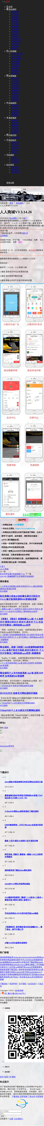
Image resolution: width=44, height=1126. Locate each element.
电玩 (37, 970)
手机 (24, 967)
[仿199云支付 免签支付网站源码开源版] (16, 686)
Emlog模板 (15, 63)
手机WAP (15, 160)
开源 (23, 962)
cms (24, 957)
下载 (11, 970)
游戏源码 (12, 103)
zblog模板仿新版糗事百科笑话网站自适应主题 (24, 782)
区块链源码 (16, 39)
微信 (15, 960)
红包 (13, 977)
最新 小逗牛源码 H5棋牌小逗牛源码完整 (21, 841)
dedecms (19, 965)
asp (30, 977)
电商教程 (15, 133)
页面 (15, 970)
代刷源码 (15, 34)
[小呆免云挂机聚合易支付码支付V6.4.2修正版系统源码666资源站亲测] (22, 589)
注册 (11, 1119)
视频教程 (6, 962)
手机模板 (15, 93)
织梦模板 (12, 76)
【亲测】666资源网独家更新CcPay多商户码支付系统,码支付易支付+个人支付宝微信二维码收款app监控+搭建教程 (22, 650)
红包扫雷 (15, 108)
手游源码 (15, 110)
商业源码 (12, 9)
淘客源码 (15, 26)
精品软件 (12, 140)
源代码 (21, 974)
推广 (25, 218)
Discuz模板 (15, 61)
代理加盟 (39, 1096)
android (32, 972)
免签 (26, 970)
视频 (7, 970)
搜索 (24, 189)
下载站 (32, 962)
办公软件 (15, 145)
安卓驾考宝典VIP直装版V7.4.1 (12, 574)
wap (24, 965)
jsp (21, 972)
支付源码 (15, 14)
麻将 (27, 965)
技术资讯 (15, 167)
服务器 (3, 977)
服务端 (40, 960)
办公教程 (15, 130)
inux (38, 972)
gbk (14, 965)
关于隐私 (22, 984)
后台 (33, 977)
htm (1, 962)
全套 (27, 962)
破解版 (16, 974)
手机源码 (10, 155)
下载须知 (4, 984)
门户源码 (15, 24)
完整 (33, 967)
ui (30, 965)
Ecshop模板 (15, 56)
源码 (2, 957)
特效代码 (12, 135)
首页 (10, 7)
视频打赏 (15, 49)
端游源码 (15, 113)
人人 (3, 569)
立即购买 (4, 236)
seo (27, 967)
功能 (36, 974)
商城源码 (15, 12)
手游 (7, 974)
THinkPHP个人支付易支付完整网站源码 (20, 710)
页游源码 (15, 115)
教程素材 (12, 118)
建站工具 (15, 150)
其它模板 (15, 100)
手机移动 (15, 148)
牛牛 (22, 960)
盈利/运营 (15, 172)
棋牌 (6, 957)
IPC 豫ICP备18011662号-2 (14, 993)
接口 (9, 972)
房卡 (13, 957)
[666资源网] (6, 3)
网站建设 (15, 125)
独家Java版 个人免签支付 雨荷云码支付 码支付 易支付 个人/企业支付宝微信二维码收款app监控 (21, 622)
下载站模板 (16, 88)
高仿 (28, 972)
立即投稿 (23, 1096)
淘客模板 (15, 86)
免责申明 (13, 984)
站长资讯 (10, 165)
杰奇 (22, 970)
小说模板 (15, 83)
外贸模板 (15, 95)
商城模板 (15, 91)
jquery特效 (15, 138)
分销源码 (15, 36)
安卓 (28, 960)
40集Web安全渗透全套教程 (16, 943)
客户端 (5, 972)
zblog (42, 974)
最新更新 (32, 970)
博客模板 (15, 98)
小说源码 (15, 29)
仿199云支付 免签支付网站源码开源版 (19, 693)
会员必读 (32, 984)
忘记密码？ (18, 1119)
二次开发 (11, 967)
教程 (6, 960)
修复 (4, 970)
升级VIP (24, 233)
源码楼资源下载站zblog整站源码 (18, 870)
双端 (39, 957)
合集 (23, 977)
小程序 (14, 157)
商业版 (10, 960)
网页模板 (15, 73)
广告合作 (31, 1096)
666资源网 (19, 990)
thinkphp (13, 962)
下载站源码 (16, 41)
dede (31, 960)
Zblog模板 (15, 66)
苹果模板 (15, 71)
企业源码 (15, 31)
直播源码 (15, 19)
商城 (6, 569)
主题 (2, 967)
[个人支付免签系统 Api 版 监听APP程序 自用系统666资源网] (22, 665)
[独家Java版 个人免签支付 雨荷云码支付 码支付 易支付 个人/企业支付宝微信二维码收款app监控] (22, 611)
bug (29, 967)
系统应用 (15, 143)
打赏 (32, 974)
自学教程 (15, 128)
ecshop (17, 972)
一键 (19, 970)
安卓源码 (15, 46)
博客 (7, 965)
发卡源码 (15, 17)
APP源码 (14, 162)
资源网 (3, 965)
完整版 (41, 965)
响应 (13, 972)
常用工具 (15, 152)
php (42, 957)
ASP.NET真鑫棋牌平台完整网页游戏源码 (17, 576)
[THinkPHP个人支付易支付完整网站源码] (17, 703)
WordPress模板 (17, 54)
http (16, 977)
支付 (6, 967)
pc (25, 960)
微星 (4, 974)
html (35, 957)
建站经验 (15, 170)
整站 (11, 965)
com (16, 967)
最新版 (37, 967)
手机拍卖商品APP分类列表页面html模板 (21, 913)
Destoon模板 (16, 59)
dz (36, 972)
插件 (19, 960)
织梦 (2, 960)
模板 (9, 957)
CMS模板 (12, 51)
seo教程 (14, 120)
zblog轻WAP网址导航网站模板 (17, 884)
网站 (36, 962)
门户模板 (15, 81)
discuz (21, 957)
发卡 (24, 972)
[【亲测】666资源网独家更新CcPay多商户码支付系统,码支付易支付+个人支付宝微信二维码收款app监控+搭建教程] (22, 640)
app (16, 957)
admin (40, 962)
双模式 (27, 974)
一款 (20, 977)
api (39, 974)
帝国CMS (15, 68)
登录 (6, 728)
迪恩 (7, 977)
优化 (41, 977)
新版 (37, 977)
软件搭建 (15, 123)
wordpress (30, 957)
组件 (19, 962)
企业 (27, 977)
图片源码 (15, 22)
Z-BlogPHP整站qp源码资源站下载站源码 (22, 811)
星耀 (2, 979)
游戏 (35, 960)
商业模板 (15, 78)
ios (40, 970)
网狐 (32, 965)
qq (10, 977)
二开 (36, 965)
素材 (11, 974)
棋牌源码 (15, 105)
